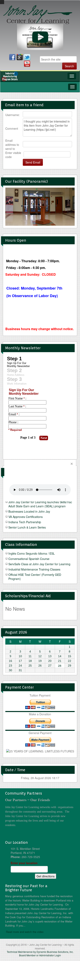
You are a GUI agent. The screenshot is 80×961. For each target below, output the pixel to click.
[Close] (71, 464)
